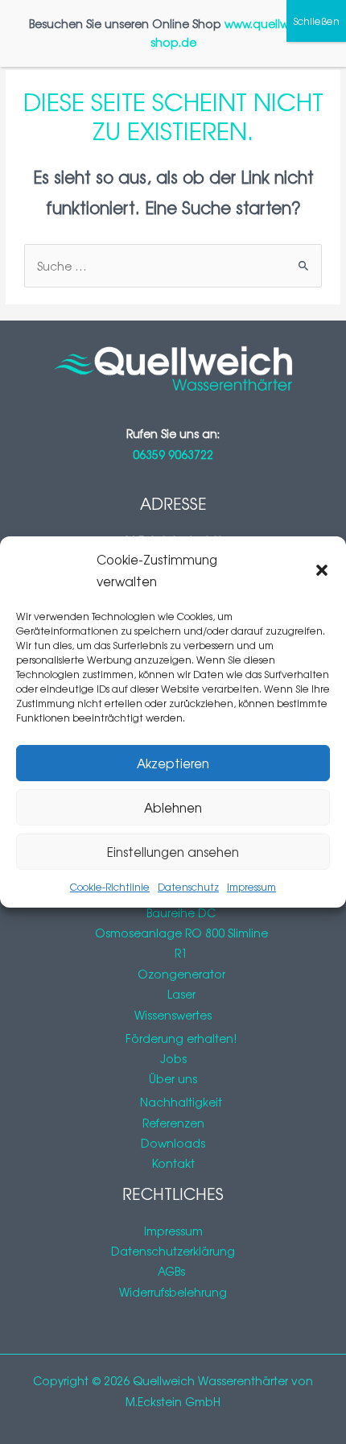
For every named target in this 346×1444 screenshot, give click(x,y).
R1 (181, 953)
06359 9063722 (173, 454)
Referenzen (173, 1123)
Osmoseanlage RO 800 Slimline (181, 933)
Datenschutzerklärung (173, 1251)
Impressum (251, 886)
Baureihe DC (181, 912)
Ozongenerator (181, 974)
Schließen (316, 21)
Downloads (173, 1143)
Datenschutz (188, 886)
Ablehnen (173, 807)
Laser (181, 994)
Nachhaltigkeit (181, 1102)
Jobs (173, 1058)
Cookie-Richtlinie (110, 886)
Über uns (173, 1078)
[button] (322, 570)
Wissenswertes (173, 1015)
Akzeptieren (173, 763)
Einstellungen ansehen (173, 851)
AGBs (173, 1271)
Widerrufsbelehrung (173, 1292)
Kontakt (173, 1163)
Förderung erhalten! (181, 1038)
